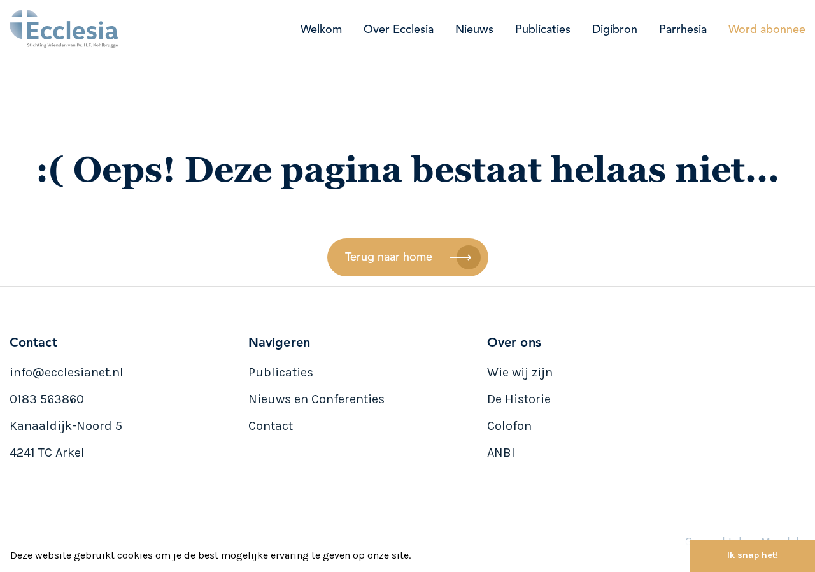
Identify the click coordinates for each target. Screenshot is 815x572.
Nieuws (474, 30)
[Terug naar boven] (787, 515)
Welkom (321, 30)
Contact (270, 425)
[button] (415, 557)
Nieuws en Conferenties (316, 399)
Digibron (614, 30)
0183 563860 (47, 399)
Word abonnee (766, 30)
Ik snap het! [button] (752, 555)
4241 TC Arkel (47, 452)
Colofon (509, 425)
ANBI (501, 452)
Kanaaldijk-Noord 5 (66, 425)
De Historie (519, 399)
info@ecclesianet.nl (67, 372)
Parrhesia (683, 30)
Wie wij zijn (520, 372)
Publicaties (542, 30)
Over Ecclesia (399, 30)
